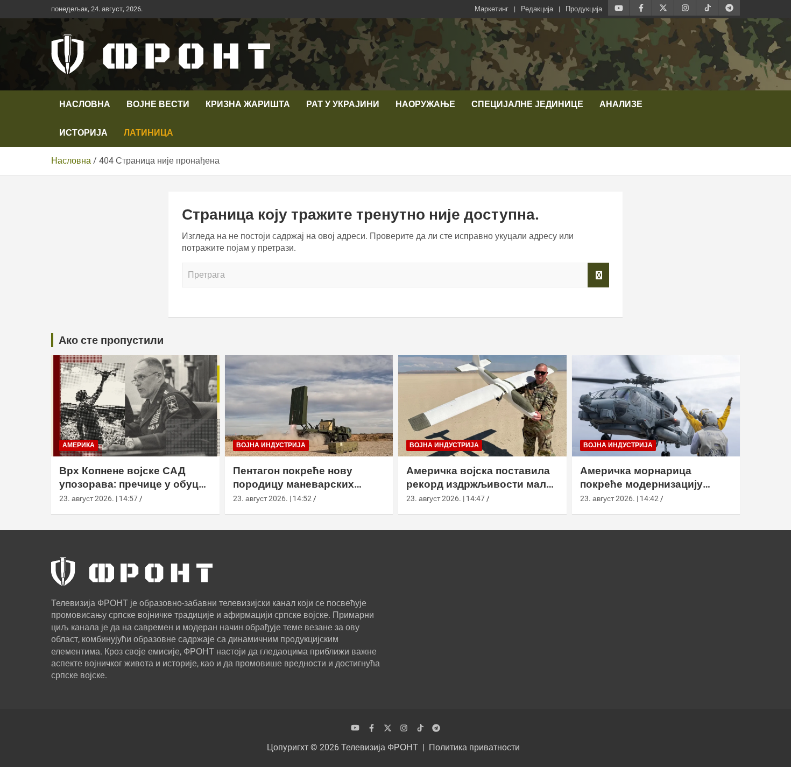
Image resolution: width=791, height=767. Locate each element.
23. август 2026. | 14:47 (445, 498)
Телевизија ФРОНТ (379, 747)
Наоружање (425, 104)
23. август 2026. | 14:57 (98, 498)
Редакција (537, 9)
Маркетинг (491, 9)
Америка (78, 445)
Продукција (584, 9)
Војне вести (157, 104)
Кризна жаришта (248, 104)
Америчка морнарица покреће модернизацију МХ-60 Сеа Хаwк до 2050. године (643, 491)
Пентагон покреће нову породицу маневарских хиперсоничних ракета (293, 484)
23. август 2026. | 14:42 (619, 498)
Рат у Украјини (342, 104)
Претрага (598, 275)
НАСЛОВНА (84, 104)
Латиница (148, 133)
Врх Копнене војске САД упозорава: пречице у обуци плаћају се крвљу (132, 484)
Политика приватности (474, 747)
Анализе (620, 104)
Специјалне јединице (527, 104)
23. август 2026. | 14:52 (272, 498)
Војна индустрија (271, 445)
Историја (83, 133)
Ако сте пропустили (111, 340)
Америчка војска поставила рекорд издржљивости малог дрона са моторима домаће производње (481, 491)
